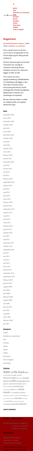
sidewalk (8, 398)
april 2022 (6, 145)
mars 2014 (7, 199)
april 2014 (6, 196)
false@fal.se (7, 423)
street (4, 401)
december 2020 (8, 162)
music (21, 389)
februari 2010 (8, 280)
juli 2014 (6, 189)
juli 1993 (6, 324)
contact (19, 375)
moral (12, 389)
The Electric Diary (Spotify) (12, 443)
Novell (5, 350)
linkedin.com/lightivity (19, 429)
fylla (17, 381)
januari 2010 (7, 283)
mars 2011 (7, 267)
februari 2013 (8, 226)
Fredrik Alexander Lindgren (14, 43)
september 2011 (9, 250)
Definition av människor (17, 46)
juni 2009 (6, 290)
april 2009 (6, 293)
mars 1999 (7, 317)
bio (4, 375)
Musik (5, 346)
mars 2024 (7, 132)
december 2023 (8, 135)
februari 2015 (8, 179)
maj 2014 (6, 192)
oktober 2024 (8, 125)
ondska (15, 392)
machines (5, 386)
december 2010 (8, 273)
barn (26, 372)
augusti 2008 (7, 300)
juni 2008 (6, 304)
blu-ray (7, 375)
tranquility (15, 401)
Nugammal (9, 38)
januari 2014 (7, 206)
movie (16, 389)
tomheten (9, 401)
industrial (12, 384)
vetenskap (6, 404)
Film (4, 339)
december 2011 (8, 243)
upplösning (21, 401)
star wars (18, 398)
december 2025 (8, 115)
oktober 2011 (8, 246)
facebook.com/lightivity (20, 423)
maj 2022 (6, 142)
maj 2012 (6, 239)
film (14, 380)
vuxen (12, 404)
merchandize (6, 389)
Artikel (5, 333)
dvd (10, 381)
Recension (6, 356)
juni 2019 (6, 165)
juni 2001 (6, 310)
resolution (11, 395)
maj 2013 (6, 216)
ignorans (6, 384)
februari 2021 (8, 155)
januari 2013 (7, 229)
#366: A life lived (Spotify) (12, 438)
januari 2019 (7, 169)
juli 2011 (6, 253)
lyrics (24, 384)
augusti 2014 (7, 185)
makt (10, 386)
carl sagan (13, 375)
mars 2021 (7, 152)
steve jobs (25, 398)
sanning (22, 395)
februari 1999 (8, 320)
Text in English (8, 360)
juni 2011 (6, 256)
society (12, 398)
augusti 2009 (7, 287)
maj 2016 (6, 172)
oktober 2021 (8, 148)
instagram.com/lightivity (20, 426)
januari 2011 (7, 270)
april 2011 (6, 263)
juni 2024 (6, 128)
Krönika (6, 343)
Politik (5, 353)
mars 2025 (7, 118)
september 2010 (9, 277)
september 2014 (9, 182)
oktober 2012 (8, 233)
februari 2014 (8, 202)
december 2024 (8, 121)
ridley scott (17, 395)
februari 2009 (8, 297)
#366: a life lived (13, 372)
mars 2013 (7, 223)
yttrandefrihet (20, 404)
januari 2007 (7, 307)
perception (21, 392)
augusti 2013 (7, 213)
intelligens (19, 384)
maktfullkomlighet (18, 386)
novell (11, 392)
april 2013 (6, 219)
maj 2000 (6, 314)
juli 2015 (6, 175)
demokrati (7, 378)
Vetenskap (7, 363)
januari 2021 (7, 159)
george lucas (25, 381)
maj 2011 (6, 260)
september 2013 (9, 209)
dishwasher (20, 378)
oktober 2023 (8, 138)
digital (14, 378)
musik (6, 392)
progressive (6, 395)
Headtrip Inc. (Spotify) (10, 440)
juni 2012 (6, 236)
